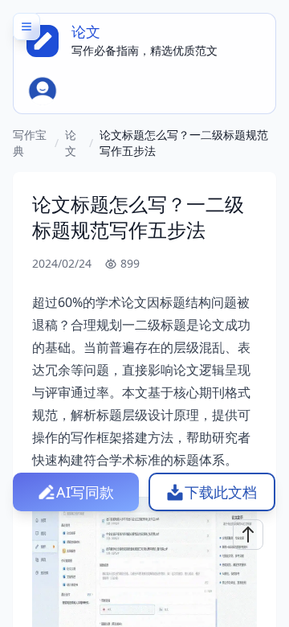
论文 (70, 142)
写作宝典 (30, 142)
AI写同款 (85, 492)
